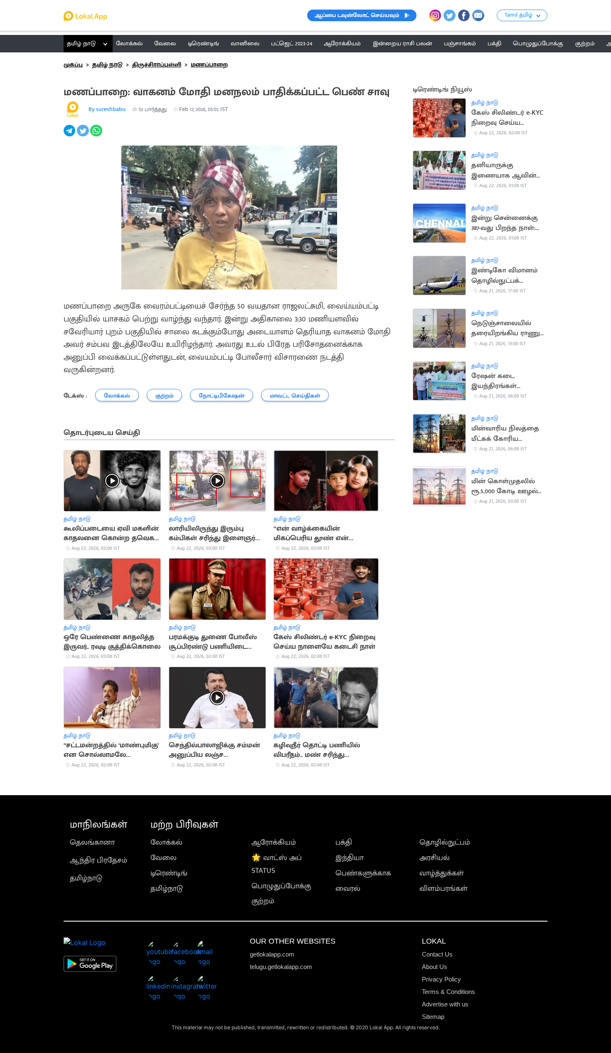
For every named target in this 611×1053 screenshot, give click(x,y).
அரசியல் (434, 857)
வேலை (163, 857)
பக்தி (343, 842)
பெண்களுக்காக (363, 873)
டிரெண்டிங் (168, 873)
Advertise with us (445, 1004)
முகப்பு (73, 64)
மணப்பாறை (209, 64)
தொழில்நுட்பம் (444, 842)
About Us (434, 966)
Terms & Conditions (448, 991)
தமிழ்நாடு (86, 878)
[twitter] (83, 135)
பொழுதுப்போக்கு (281, 886)
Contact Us (437, 954)
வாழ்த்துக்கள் (441, 873)
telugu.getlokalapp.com (281, 966)
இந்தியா (349, 857)
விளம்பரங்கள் (443, 888)
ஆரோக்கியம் (273, 842)
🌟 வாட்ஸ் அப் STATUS (276, 864)
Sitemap (433, 1016)
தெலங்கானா (92, 842)
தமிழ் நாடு (81, 43)
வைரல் (347, 888)
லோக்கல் (166, 842)
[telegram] (70, 135)
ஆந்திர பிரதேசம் (98, 860)
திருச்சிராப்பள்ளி (156, 64)
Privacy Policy (441, 979)
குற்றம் (262, 901)
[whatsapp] (96, 135)
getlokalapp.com (272, 954)
